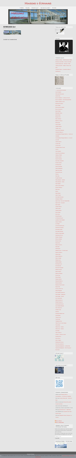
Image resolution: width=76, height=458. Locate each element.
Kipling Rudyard (59, 216)
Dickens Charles (59, 162)
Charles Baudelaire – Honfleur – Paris (63, 63)
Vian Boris (57, 330)
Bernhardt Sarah (59, 113)
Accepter (64, 455)
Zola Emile (58, 349)
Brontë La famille (59, 120)
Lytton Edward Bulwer (60, 225)
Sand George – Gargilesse (60, 294)
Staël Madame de (59, 307)
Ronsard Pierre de (59, 281)
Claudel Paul (58, 143)
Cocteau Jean (58, 145)
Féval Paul (57, 176)
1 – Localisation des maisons (61, 90)
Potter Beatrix (58, 265)
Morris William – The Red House (62, 250)
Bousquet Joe (58, 116)
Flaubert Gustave (59, 177)
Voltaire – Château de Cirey (61, 334)
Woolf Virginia (58, 340)
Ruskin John (58, 286)
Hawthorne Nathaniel (60, 197)
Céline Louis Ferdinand (60, 130)
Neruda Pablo (58, 254)
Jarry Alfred (58, 208)
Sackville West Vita (59, 288)
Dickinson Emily (58, 164)
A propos (22, 7)
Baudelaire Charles (59, 103)
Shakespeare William (59, 303)
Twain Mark (58, 324)
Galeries (28, 7)
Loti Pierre (58, 223)
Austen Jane (58, 95)
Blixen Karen (58, 114)
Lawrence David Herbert (60, 219)
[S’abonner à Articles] (55, 420)
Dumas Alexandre (59, 166)
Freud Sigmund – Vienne (60, 181)
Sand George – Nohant (60, 296)
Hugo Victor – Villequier (60, 202)
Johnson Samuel (59, 210)
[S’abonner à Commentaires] (55, 422)
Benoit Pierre (58, 111)
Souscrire (57, 438)
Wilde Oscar (58, 338)
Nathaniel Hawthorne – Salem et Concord (63, 61)
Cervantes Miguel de (59, 132)
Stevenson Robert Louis (60, 313)
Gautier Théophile (59, 187)
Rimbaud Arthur (58, 279)
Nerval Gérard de (59, 256)
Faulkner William (59, 172)
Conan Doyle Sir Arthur (60, 153)
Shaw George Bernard (60, 305)
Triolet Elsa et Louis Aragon (61, 323)
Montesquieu (58, 248)
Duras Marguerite (59, 168)
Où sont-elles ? (35, 7)
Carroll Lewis (58, 128)
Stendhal (57, 311)
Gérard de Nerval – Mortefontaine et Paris (64, 59)
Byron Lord (58, 122)
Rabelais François (59, 273)
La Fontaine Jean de (59, 218)
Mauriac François (59, 237)
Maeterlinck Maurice (60, 227)
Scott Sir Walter (59, 298)
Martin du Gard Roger (60, 233)
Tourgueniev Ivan (59, 321)
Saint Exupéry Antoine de (60, 292)
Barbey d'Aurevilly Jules (60, 101)
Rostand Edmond (59, 282)
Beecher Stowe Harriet (60, 107)
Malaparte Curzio (59, 229)
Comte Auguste (58, 151)
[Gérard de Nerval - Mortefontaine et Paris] (59, 80)
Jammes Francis (59, 206)
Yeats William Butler (60, 344)
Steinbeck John (58, 309)
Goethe (57, 191)
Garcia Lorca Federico (60, 185)
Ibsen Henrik (58, 204)
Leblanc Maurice (59, 221)
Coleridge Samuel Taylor (60, 147)
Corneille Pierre (59, 155)
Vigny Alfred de (58, 332)
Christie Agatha (58, 141)
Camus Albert (58, 124)
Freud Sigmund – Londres (60, 179)
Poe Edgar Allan (59, 263)
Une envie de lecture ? (45, 7)
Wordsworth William (59, 342)
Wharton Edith (58, 336)
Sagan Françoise (59, 290)
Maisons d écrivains (38, 3)
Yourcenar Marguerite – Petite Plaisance (63, 347)
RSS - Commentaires (60, 422)
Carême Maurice (59, 126)
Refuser (67, 455)
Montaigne (57, 246)
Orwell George (58, 258)
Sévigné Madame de (59, 302)
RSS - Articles (59, 420)
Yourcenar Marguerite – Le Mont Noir (63, 345)
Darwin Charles (59, 156)
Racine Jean (58, 275)
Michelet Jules (58, 240)
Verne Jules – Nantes (60, 328)
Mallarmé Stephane (59, 231)
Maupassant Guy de (59, 235)
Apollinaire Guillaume (60, 93)
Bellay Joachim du (59, 109)
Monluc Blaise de (59, 244)
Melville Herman (59, 239)
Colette (57, 149)
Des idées (54, 7)
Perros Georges (59, 261)
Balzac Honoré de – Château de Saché (63, 97)
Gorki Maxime (58, 193)
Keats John (58, 214)
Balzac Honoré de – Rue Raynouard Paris (63, 99)
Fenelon (57, 174)
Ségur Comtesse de (59, 300)
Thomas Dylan (58, 317)
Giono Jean (58, 189)
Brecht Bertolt (58, 118)
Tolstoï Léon (58, 319)
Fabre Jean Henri (59, 170)
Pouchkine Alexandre (59, 267)
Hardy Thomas (58, 195)
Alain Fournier (58, 92)
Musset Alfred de (59, 252)
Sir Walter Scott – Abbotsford (65, 409)
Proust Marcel (58, 271)
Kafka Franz (58, 212)
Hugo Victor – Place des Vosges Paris (62, 200)
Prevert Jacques (59, 269)
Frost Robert (58, 183)
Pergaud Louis (58, 260)
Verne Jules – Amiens (60, 326)
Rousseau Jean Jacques (60, 284)
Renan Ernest (58, 277)
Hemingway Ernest (59, 198)
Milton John (58, 242)
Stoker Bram (58, 315)
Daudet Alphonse (59, 158)
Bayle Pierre (58, 105)
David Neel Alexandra (60, 160)
